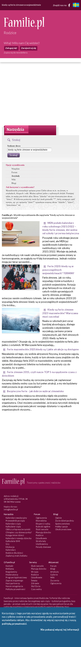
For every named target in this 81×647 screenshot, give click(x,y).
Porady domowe (43, 547)
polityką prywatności (14, 623)
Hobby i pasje (61, 526)
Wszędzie (15, 169)
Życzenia (54, 580)
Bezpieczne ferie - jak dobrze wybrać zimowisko (35, 391)
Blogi (13, 183)
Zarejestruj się (28, 48)
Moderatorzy (12, 574)
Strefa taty (41, 541)
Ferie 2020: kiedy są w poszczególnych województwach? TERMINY (58, 270)
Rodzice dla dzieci (14, 553)
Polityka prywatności (15, 589)
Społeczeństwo (62, 523)
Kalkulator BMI (13, 541)
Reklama (10, 568)
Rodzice (40, 535)
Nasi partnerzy (13, 583)
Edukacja (10, 547)
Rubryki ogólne (43, 526)
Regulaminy (11, 572)
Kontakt (9, 566)
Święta (34, 580)
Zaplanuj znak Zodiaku (16, 555)
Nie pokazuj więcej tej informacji (59, 629)
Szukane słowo (14, 146)
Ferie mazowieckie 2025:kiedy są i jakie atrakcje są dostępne (43, 349)
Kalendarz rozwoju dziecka (18, 538)
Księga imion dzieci (15, 535)
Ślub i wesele (42, 529)
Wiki (13, 179)
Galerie (54, 574)
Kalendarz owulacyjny (16, 518)
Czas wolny (36, 589)
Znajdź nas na (60, 5)
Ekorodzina (41, 520)
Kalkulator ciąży (13, 526)
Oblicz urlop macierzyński (18, 529)
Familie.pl (7, 215)
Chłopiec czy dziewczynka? (19, 532)
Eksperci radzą (43, 523)
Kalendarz (11, 550)
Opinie (58, 518)
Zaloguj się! (11, 48)
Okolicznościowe (63, 529)
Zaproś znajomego (14, 580)
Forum (14, 172)
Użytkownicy (42, 544)
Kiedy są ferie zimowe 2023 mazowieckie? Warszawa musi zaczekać (60, 313)
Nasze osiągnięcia (14, 586)
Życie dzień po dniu (64, 520)
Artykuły (15, 176)
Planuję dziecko (43, 532)
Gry (7, 544)
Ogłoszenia (41, 518)
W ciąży (34, 572)
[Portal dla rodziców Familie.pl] (24, 28)
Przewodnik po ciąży (15, 520)
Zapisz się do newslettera (16, 52)
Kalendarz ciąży (13, 523)
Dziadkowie (41, 538)
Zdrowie (35, 583)
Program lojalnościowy (16, 577)
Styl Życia (35, 586)
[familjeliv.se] (76, 5)
